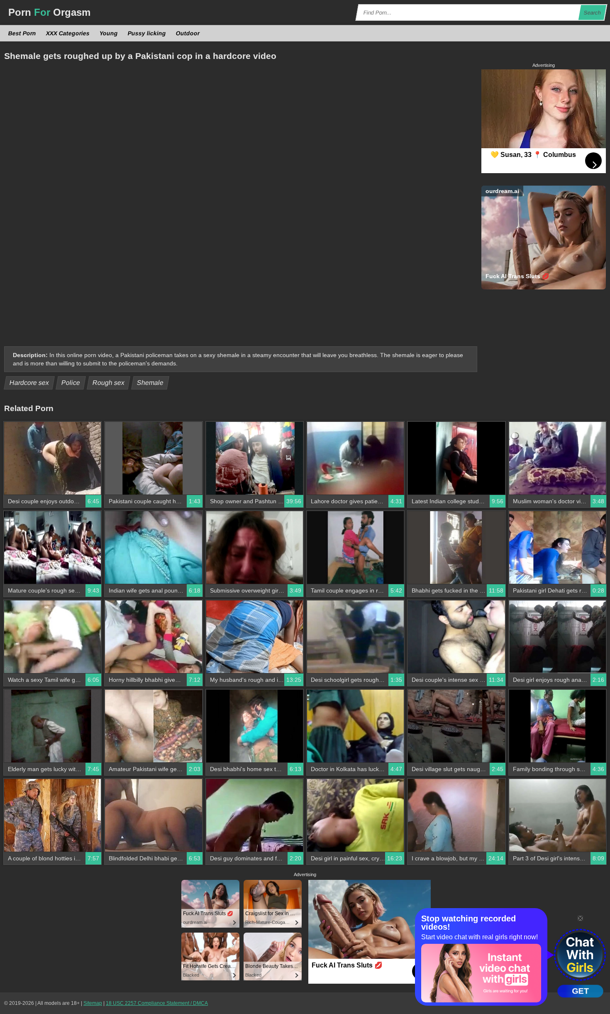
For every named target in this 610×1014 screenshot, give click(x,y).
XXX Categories (68, 33)
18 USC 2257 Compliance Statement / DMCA (157, 1003)
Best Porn (22, 33)
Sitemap (92, 1003)
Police (71, 382)
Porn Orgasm (49, 12)
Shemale (150, 382)
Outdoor (188, 33)
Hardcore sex (29, 382)
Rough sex (108, 382)
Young (109, 33)
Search (592, 13)
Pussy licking (147, 33)
